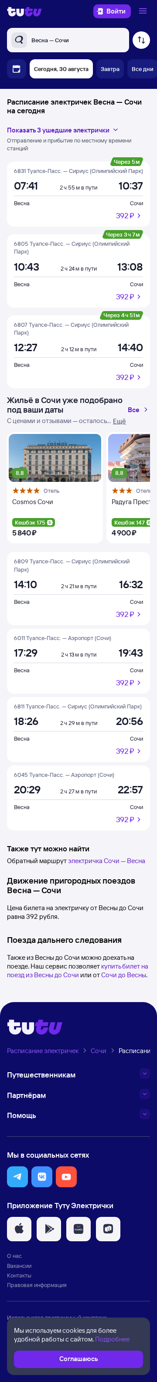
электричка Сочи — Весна (106, 861)
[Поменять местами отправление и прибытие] (141, 40)
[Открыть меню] (144, 11)
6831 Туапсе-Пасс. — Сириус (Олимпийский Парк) (78, 170)
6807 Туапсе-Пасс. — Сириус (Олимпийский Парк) (71, 328)
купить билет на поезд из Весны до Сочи (77, 970)
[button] (17, 1176)
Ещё (119, 421)
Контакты (19, 1275)
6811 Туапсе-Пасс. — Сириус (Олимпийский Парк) (78, 706)
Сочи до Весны (123, 975)
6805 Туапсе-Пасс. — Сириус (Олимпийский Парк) (72, 247)
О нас (14, 1255)
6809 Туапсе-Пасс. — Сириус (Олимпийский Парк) (72, 565)
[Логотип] (24, 11)
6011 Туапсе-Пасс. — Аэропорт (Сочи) (62, 637)
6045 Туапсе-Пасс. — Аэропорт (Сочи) (64, 774)
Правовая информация (37, 1284)
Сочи (136, 203)
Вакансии (19, 1265)
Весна (22, 203)
